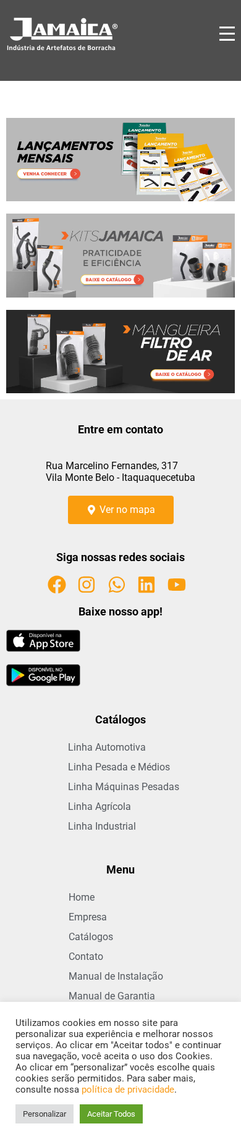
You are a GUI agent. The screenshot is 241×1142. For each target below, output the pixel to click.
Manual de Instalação (116, 976)
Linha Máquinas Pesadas (123, 787)
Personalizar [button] (44, 1114)
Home (82, 897)
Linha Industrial (102, 826)
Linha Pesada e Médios (119, 767)
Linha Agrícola (99, 806)
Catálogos (91, 937)
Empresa (88, 917)
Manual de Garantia (112, 996)
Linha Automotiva (107, 747)
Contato (86, 956)
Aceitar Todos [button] (111, 1114)
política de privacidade (128, 1089)
